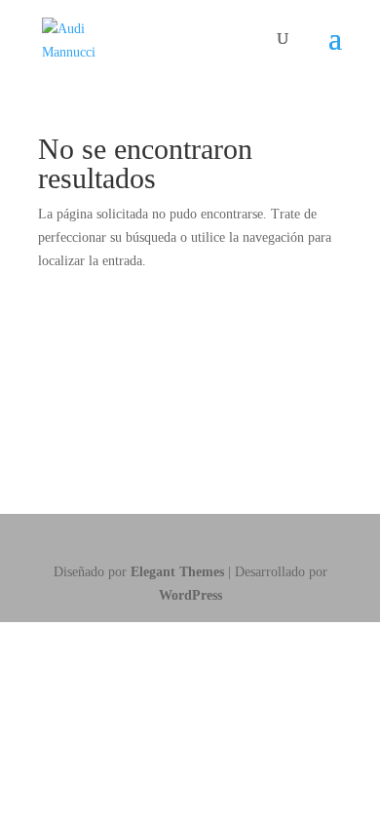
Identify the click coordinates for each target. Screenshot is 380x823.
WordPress (190, 595)
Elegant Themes (177, 572)
